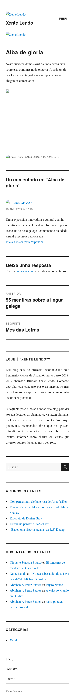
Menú (63, 18)
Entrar (10, 678)
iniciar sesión (24, 271)
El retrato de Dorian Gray (26, 518)
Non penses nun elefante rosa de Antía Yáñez (38, 501)
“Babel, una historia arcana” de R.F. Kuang (37, 529)
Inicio (9, 659)
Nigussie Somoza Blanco (26, 562)
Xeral (13, 640)
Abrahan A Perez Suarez (25, 585)
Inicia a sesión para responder (24, 242)
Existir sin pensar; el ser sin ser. (29, 524)
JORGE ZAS (23, 202)
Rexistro (12, 669)
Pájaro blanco (54, 585)
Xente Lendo (19, 22)
